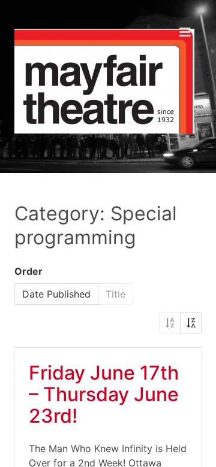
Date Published (56, 294)
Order (28, 271)
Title (115, 294)
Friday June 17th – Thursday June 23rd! (104, 394)
